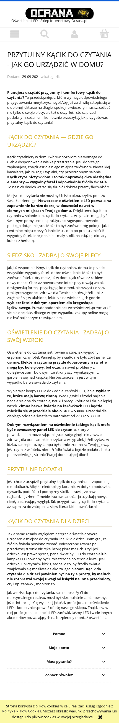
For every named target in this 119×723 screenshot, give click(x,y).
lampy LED (34, 390)
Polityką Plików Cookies (21, 711)
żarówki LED (75, 390)
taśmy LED (80, 612)
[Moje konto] (74, 34)
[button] (15, 34)
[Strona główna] (59, 13)
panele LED (46, 612)
